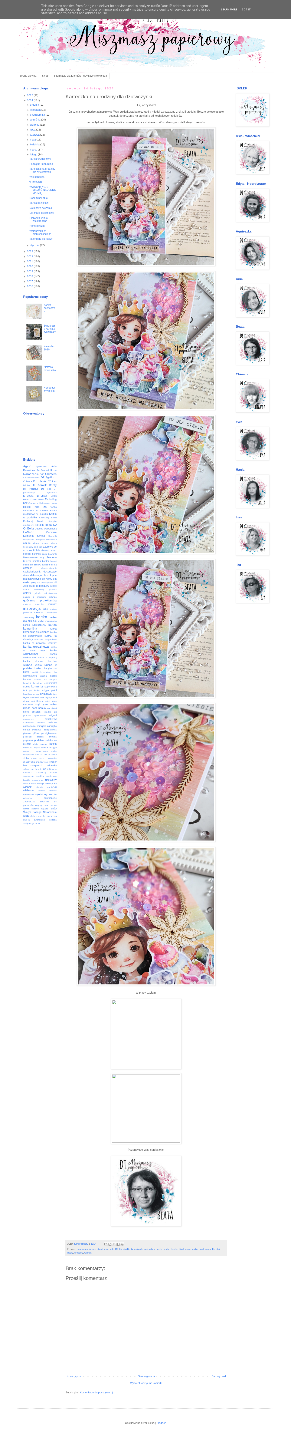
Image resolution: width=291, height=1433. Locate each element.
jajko (45, 609)
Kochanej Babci (47, 517)
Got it (246, 9)
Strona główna (28, 75)
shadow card (42, 762)
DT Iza (26, 485)
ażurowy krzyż (49, 550)
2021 (30, 261)
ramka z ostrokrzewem (35, 751)
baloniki (27, 553)
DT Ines (52, 481)
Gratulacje (33, 503)
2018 (30, 276)
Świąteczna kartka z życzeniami (50, 330)
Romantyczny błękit (49, 389)
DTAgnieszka (50, 492)
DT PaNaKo (30, 489)
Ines (36, 506)
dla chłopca (50, 575)
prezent (40, 737)
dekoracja (36, 575)
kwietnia (35, 144)
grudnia (35, 104)
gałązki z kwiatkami (34, 597)
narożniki (52, 708)
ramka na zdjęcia (31, 747)
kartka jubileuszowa (34, 625)
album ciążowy (40, 543)
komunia (37, 686)
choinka (53, 564)
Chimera (51, 474)
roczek (43, 754)
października (38, 114)
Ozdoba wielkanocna (46, 528)
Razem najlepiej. (39, 198)
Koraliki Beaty (43, 524)
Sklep (45, 75)
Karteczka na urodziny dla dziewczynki (42, 170)
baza (44, 554)
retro (37, 754)
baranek (36, 553)
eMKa (26, 589)
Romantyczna (37, 225)
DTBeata (28, 495)
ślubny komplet (38, 816)
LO (55, 524)
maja (33, 139)
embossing (39, 589)
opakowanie (40, 715)
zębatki (35, 809)
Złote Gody (51, 539)
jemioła (53, 609)
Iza (45, 506)
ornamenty (28, 719)
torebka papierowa (46, 776)
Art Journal (43, 470)
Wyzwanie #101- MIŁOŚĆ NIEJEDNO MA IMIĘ (42, 190)
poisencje (28, 737)
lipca (33, 129)
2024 (30, 100)
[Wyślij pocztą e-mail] (106, 1244)
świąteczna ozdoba (45, 820)
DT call (46, 489)
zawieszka (29, 801)
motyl (37, 704)
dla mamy (47, 579)
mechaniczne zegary (41, 697)
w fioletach (35, 181)
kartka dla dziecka (180, 1249)
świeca (26, 820)
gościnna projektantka (40, 600)
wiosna (42, 790)
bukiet (45, 565)
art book (38, 547)
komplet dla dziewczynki (35, 683)
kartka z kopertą (47, 657)
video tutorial (29, 783)
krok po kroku (31, 690)
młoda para (30, 708)
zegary (38, 805)
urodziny (78, 1252)
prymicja (53, 737)
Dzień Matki (36, 499)
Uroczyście (40, 539)
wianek (88, 1252)
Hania (54, 503)
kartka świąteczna (46, 668)
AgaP (26, 466)
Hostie (27, 506)
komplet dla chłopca (45, 679)
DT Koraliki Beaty (124, 1249)
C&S (42, 474)
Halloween (44, 503)
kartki (26, 672)
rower (34, 758)
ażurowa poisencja (86, 1249)
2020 (30, 266)
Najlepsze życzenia (40, 208)
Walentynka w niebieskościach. (40, 232)
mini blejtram (37, 701)
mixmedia (28, 704)
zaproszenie (50, 798)
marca (34, 149)
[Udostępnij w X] (114, 1244)
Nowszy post (74, 1376)
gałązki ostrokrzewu (45, 593)
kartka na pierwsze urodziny (40, 643)
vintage (40, 783)
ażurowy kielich (31, 550)
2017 (30, 281)
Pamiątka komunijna (41, 163)
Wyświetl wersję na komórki (146, 1383)
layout (26, 697)
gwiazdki (138, 1249)
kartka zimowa (33, 661)
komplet (27, 679)
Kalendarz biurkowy (40, 238)
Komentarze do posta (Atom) (96, 1392)
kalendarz (39, 612)
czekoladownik (31, 571)
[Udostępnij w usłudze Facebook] (118, 1244)
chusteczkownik (49, 568)
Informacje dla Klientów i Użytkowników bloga (80, 75)
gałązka (53, 589)
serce (42, 758)
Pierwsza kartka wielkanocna (38, 219)
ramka (53, 743)
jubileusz (27, 612)
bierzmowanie (30, 557)
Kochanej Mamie (33, 521)
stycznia (35, 245)
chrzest (27, 568)
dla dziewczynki (106, 1249)
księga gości (49, 690)
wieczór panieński (46, 787)
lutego (34, 154)
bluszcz (27, 561)
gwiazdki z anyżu (153, 1249)
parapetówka (50, 730)
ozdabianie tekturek (34, 722)
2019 (30, 271)
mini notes (50, 701)
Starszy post (219, 1376)
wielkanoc (29, 790)
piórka (36, 733)
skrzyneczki (36, 765)
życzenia (35, 823)
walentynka (51, 783)
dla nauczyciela (45, 582)
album (26, 543)
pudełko (39, 740)
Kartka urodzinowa (40, 158)
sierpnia (35, 124)
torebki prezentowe (33, 780)
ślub (26, 816)
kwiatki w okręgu (31, 694)
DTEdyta (42, 495)
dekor (26, 575)
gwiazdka (39, 604)
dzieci (53, 585)
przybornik (28, 740)
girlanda (53, 597)
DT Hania (39, 481)
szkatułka (52, 765)
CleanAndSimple (31, 477)
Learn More (229, 9)
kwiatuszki (46, 693)
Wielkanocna (37, 176)
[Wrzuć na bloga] (110, 1244)
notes (26, 711)
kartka (167, 1249)
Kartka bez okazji (39, 202)
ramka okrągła (49, 747)
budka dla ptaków (32, 565)
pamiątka (41, 726)
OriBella (28, 528)
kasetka (43, 676)
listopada (35, 109)
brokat (53, 561)
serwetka (52, 758)
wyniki (39, 794)
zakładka (27, 798)
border (45, 561)
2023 (30, 251)
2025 (30, 95)
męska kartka (48, 704)
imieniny (52, 604)
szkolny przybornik (32, 769)
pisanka (27, 733)
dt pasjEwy (42, 585)
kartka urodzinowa (201, 1249)
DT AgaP (46, 477)
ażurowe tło (50, 546)
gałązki (27, 593)
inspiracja (32, 608)
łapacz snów (48, 808)
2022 (30, 256)
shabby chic (29, 762)
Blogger (161, 1423)
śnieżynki (52, 816)
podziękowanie (49, 733)
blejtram (52, 557)
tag (44, 768)
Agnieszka (41, 466)
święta (27, 823)
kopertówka (51, 686)
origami (53, 715)
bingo (42, 557)
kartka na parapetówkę (45, 639)
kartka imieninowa (47, 621)
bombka (37, 561)
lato (55, 694)
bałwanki (52, 554)
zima (46, 805)
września (35, 119)
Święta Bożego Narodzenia (40, 812)
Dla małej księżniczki (41, 212)
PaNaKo (28, 532)
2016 (30, 286)
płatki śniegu (40, 744)
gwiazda (27, 604)
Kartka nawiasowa (49, 308)
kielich (53, 675)
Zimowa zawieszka (50, 369)
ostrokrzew (51, 719)
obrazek (36, 711)
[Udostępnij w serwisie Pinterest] (122, 1244)
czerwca (35, 134)
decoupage (50, 571)
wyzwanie (50, 794)
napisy (42, 708)
